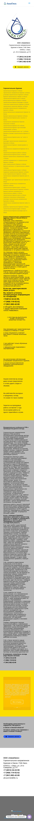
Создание (6, 818)
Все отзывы (17, 701)
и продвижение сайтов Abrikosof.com (20, 818)
